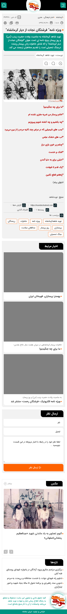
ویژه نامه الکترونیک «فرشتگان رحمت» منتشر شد (35, 401)
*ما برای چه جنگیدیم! (53, 107)
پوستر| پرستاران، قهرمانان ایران (44, 296)
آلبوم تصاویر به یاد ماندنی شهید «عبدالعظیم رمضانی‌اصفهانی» (39, 535)
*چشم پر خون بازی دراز (52, 144)
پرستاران (58, 228)
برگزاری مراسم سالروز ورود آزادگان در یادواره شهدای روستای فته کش (34, 571)
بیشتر (9, 483)
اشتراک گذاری (22, 209)
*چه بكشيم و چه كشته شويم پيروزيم (45, 122)
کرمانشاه (59, 17)
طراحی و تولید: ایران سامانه (33, 611)
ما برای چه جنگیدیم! (49, 349)
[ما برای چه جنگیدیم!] (33, 322)
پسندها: (40, 209)
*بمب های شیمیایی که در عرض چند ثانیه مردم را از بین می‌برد (34, 129)
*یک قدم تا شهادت (54, 167)
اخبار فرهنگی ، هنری (46, 17)
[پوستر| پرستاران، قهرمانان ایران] (33, 272)
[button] (11, 551)
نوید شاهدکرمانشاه (53, 221)
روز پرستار (44, 228)
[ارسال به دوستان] (17, 23)
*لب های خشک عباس (52, 137)
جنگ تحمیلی (56, 234)
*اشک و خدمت (56, 152)
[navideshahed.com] (58, 601)
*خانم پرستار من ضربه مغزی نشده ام (45, 114)
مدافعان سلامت (28, 228)
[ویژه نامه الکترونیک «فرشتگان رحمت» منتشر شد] (33, 374)
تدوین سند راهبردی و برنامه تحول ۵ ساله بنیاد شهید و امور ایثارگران (34, 585)
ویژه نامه (36, 221)
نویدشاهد (53, 197)
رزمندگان (11, 221)
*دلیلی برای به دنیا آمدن (51, 160)
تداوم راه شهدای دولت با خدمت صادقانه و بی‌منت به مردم (34, 578)
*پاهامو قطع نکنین (54, 175)
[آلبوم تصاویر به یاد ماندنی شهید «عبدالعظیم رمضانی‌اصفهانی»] (33, 509)
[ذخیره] (11, 23)
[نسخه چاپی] (5, 23)
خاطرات (23, 221)
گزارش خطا (17, 205)
